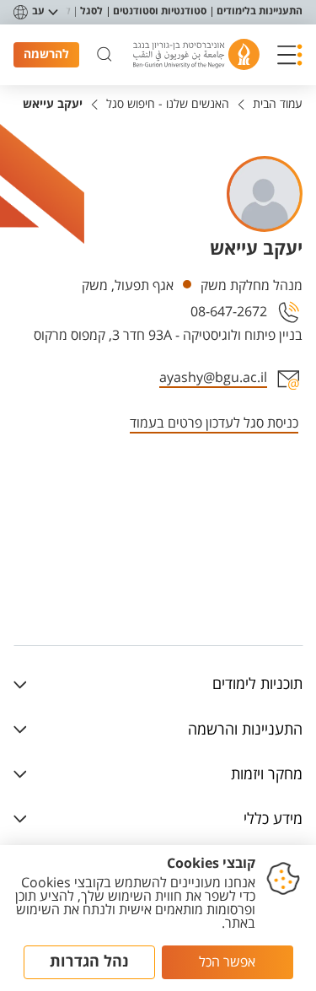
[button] (290, 55)
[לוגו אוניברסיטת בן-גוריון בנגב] (196, 54)
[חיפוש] (104, 55)
